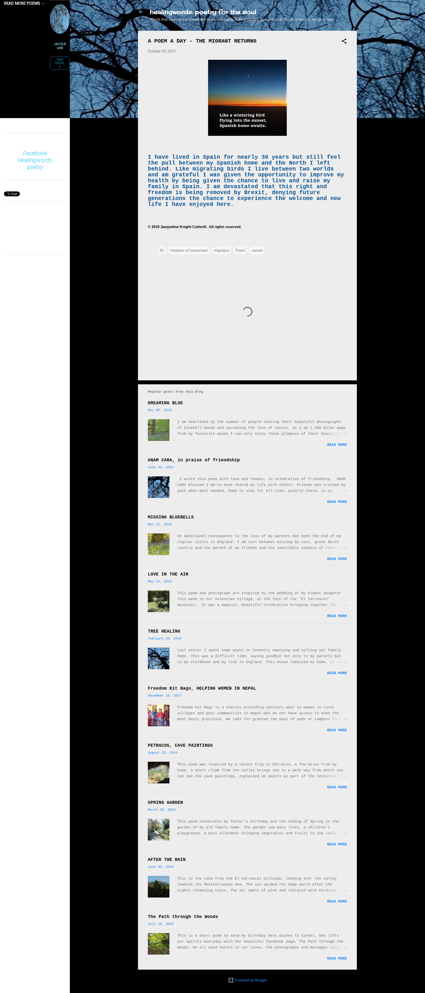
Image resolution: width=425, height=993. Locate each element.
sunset (257, 250)
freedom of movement (189, 250)
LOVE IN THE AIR (168, 574)
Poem (240, 250)
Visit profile (60, 63)
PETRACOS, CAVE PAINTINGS (180, 745)
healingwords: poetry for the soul (203, 12)
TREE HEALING (164, 631)
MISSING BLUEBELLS (171, 517)
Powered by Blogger (250, 980)
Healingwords (35, 160)
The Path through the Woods (183, 916)
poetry (35, 167)
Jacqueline (60, 46)
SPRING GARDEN (165, 802)
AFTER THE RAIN (167, 859)
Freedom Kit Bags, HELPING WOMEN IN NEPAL (202, 688)
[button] (344, 42)
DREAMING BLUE (165, 403)
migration (221, 250)
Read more (337, 445)
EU (162, 250)
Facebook (35, 153)
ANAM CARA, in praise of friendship (194, 460)
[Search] (354, 13)
